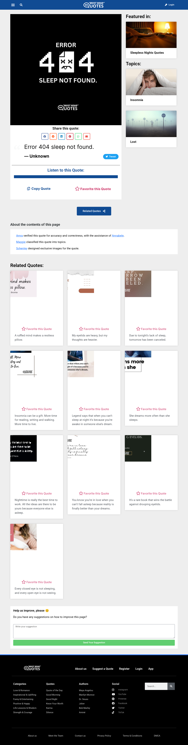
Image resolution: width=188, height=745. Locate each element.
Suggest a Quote (102, 668)
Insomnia (136, 100)
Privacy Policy (104, 735)
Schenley (21, 248)
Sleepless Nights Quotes (147, 52)
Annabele (118, 235)
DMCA (157, 735)
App (150, 668)
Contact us (80, 735)
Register (124, 668)
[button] (13, 5)
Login (138, 668)
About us (81, 668)
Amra (19, 235)
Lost (133, 142)
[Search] (171, 686)
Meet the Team (55, 735)
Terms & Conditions (132, 735)
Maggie (21, 242)
